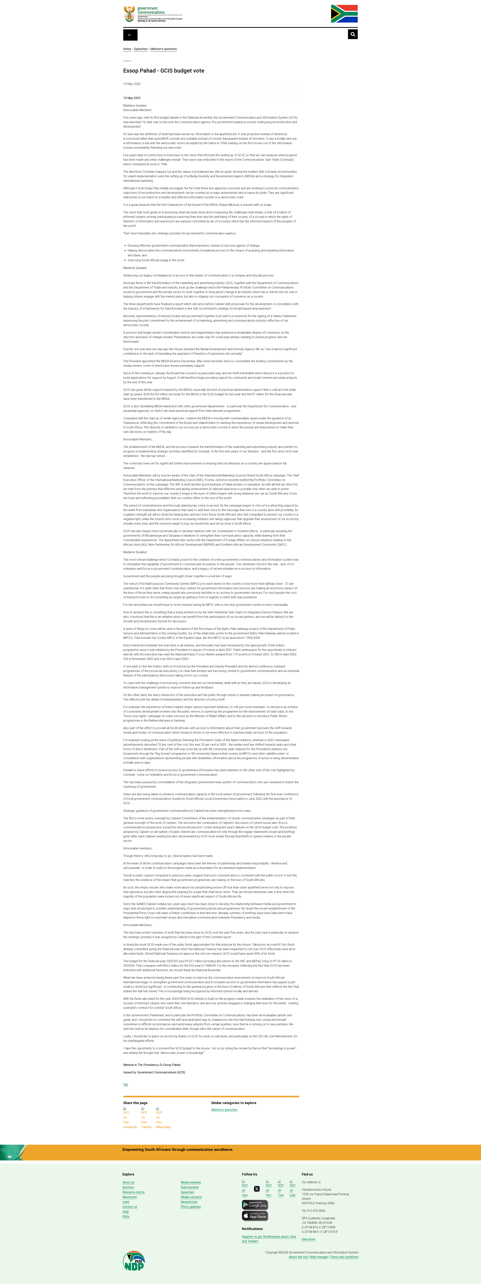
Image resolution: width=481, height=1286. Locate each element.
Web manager (319, 1257)
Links (126, 1202)
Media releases (191, 1182)
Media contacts (191, 1197)
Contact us (130, 1207)
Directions (308, 1239)
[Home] (153, 14)
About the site (298, 1257)
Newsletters (189, 1202)
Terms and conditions (344, 1257)
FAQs (126, 1216)
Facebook (130, 1127)
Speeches (140, 49)
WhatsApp (163, 1127)
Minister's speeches (164, 49)
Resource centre (134, 1192)
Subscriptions (190, 1187)
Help (126, 1211)
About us (128, 1182)
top (125, 1084)
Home (127, 49)
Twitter (146, 1127)
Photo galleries (191, 1207)
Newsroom (130, 1197)
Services (128, 1187)
